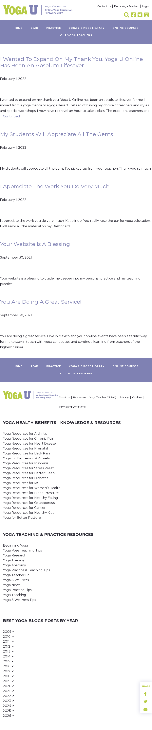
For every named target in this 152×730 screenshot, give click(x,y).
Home (18, 27)
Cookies (137, 397)
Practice (53, 27)
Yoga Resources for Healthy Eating (30, 498)
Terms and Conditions (72, 406)
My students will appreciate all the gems (56, 134)
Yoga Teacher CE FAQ (103, 397)
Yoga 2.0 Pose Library (86, 27)
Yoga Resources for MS (21, 483)
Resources (79, 397)
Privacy (124, 397)
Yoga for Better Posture (22, 517)
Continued (11, 116)
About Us (64, 397)
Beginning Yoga (15, 545)
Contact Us (104, 6)
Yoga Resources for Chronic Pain (28, 438)
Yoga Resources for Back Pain (26, 453)
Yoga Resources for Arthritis (25, 433)
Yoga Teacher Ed (16, 575)
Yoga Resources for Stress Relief (28, 468)
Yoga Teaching (14, 595)
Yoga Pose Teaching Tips (22, 550)
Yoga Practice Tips (17, 590)
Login (145, 6)
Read (34, 27)
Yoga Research (14, 555)
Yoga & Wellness (16, 580)
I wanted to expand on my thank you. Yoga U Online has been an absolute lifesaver (71, 62)
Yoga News (11, 585)
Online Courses (125, 27)
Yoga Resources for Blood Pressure (31, 493)
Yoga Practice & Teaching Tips (26, 570)
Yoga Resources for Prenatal (25, 448)
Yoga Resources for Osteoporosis (29, 503)
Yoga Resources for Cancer (24, 508)
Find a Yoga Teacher (126, 6)
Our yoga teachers (76, 35)
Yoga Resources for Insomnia (25, 463)
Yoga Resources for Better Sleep (29, 473)
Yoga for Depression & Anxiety (26, 458)
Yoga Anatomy (14, 565)
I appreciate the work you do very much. (55, 186)
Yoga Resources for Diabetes (25, 478)
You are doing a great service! (41, 301)
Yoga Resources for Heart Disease (29, 443)
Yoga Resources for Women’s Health (32, 488)
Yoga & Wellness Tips (19, 600)
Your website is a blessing (35, 244)
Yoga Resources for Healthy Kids (28, 513)
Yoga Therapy (14, 560)
